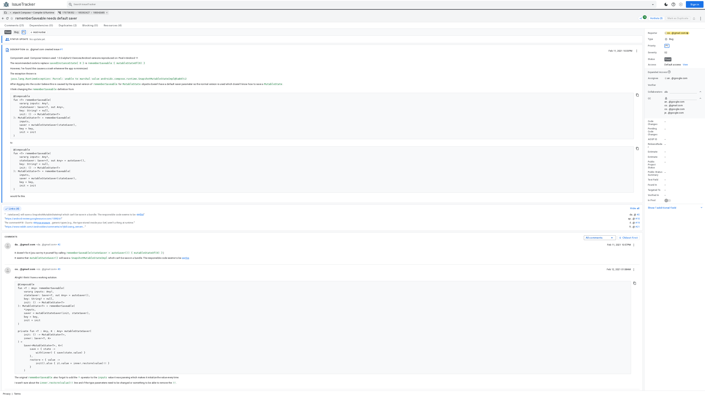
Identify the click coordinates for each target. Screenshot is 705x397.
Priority (651, 45)
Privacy (6, 393)
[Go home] (3, 18)
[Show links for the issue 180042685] (106, 13)
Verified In (653, 195)
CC (649, 98)
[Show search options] (653, 4)
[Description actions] (637, 51)
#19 (637, 222)
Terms (17, 393)
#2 (638, 214)
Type (650, 39)
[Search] (70, 4)
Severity (652, 52)
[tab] (14, 25)
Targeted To (654, 190)
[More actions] (701, 18)
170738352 (68, 12)
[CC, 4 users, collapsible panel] (683, 98)
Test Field (653, 179)
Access (652, 64)
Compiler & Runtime (43, 12)
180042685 (99, 12)
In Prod (651, 200)
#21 (637, 226)
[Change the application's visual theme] (666, 4)
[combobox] (362, 4)
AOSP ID (652, 139)
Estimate (652, 152)
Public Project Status (652, 164)
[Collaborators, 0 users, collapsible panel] (683, 91)
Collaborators (655, 92)
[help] (673, 4)
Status (651, 59)
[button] (10, 12)
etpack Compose (22, 12)
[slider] (645, 210)
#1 (61, 49)
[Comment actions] (634, 245)
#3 (59, 269)
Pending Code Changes (652, 131)
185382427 (84, 12)
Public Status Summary (655, 173)
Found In (652, 185)
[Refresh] (7, 18)
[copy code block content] (637, 95)
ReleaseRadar (655, 145)
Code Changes (652, 123)
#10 (637, 218)
